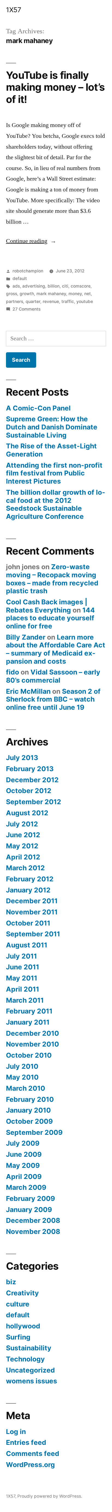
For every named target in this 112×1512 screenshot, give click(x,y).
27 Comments (27, 309)
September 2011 (33, 934)
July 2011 (21, 956)
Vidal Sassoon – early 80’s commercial (53, 676)
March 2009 (26, 1187)
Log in (16, 1432)
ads (16, 286)
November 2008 (33, 1231)
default (20, 278)
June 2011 (22, 967)
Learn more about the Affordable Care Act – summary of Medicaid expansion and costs (55, 649)
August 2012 (27, 813)
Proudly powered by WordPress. (49, 1496)
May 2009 (23, 1165)
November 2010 (32, 1044)
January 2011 (27, 1022)
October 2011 (28, 923)
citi (65, 286)
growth (27, 293)
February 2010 (30, 1099)
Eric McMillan (28, 691)
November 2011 (32, 912)
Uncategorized (30, 1370)
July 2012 (22, 824)
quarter (33, 301)
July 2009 (22, 1143)
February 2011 (29, 1011)
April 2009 (24, 1176)
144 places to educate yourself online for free (50, 618)
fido (12, 672)
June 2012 (23, 835)
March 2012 (25, 868)
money (75, 293)
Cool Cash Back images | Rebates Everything (46, 606)
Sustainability (28, 1348)
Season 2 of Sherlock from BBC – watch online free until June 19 (53, 699)
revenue (51, 301)
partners (14, 301)
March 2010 (25, 1088)
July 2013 (22, 758)
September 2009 (34, 1132)
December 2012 (32, 780)
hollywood (23, 1326)
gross (11, 293)
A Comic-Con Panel (38, 408)
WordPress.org (30, 1465)
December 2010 (32, 1033)
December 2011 (32, 901)
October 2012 (28, 791)
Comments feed (32, 1453)
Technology (25, 1359)
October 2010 (29, 1055)
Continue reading (31, 241)
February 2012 (30, 879)
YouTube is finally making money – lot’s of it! (55, 87)
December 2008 (33, 1220)
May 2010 (22, 1077)
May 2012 (22, 846)
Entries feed (26, 1442)
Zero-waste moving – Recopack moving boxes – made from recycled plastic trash (52, 579)
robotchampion (28, 270)
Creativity (22, 1293)
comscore (81, 286)
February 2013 (30, 769)
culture (17, 1304)
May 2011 (21, 978)
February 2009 (30, 1198)
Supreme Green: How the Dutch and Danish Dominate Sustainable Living (51, 427)
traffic (67, 301)
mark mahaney (51, 293)
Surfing (18, 1337)
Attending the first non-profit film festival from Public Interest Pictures (54, 473)
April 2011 (22, 989)
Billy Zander (25, 637)
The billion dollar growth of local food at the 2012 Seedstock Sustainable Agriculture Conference (55, 504)
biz (11, 1282)
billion (54, 286)
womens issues (31, 1381)
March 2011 (25, 1000)
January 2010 (28, 1110)
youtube (84, 301)
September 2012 (33, 802)
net (87, 293)
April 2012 (23, 857)
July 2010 (22, 1066)
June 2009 (24, 1154)
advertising (33, 286)
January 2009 (29, 1209)
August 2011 (26, 945)
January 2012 (28, 890)
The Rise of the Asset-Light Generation (51, 450)
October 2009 (29, 1121)
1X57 (13, 10)
